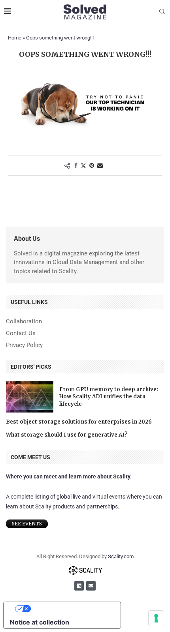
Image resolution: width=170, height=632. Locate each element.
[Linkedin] (79, 586)
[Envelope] (91, 586)
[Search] (162, 12)
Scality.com (121, 556)
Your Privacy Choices (70, 609)
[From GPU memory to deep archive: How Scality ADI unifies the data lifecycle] (29, 397)
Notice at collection (39, 622)
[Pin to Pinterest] (91, 165)
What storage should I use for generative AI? (67, 434)
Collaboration (24, 321)
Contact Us (21, 333)
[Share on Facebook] (75, 165)
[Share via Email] (100, 165)
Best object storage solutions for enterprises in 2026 (79, 421)
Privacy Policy (24, 345)
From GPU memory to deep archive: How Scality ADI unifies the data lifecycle (108, 396)
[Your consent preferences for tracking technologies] (156, 618)
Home (14, 38)
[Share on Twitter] (83, 165)
